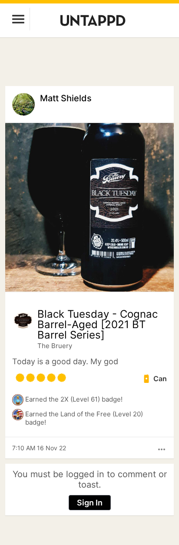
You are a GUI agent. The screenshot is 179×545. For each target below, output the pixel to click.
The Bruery (54, 346)
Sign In (90, 502)
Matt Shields (66, 98)
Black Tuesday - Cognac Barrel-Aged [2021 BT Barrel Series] (97, 324)
